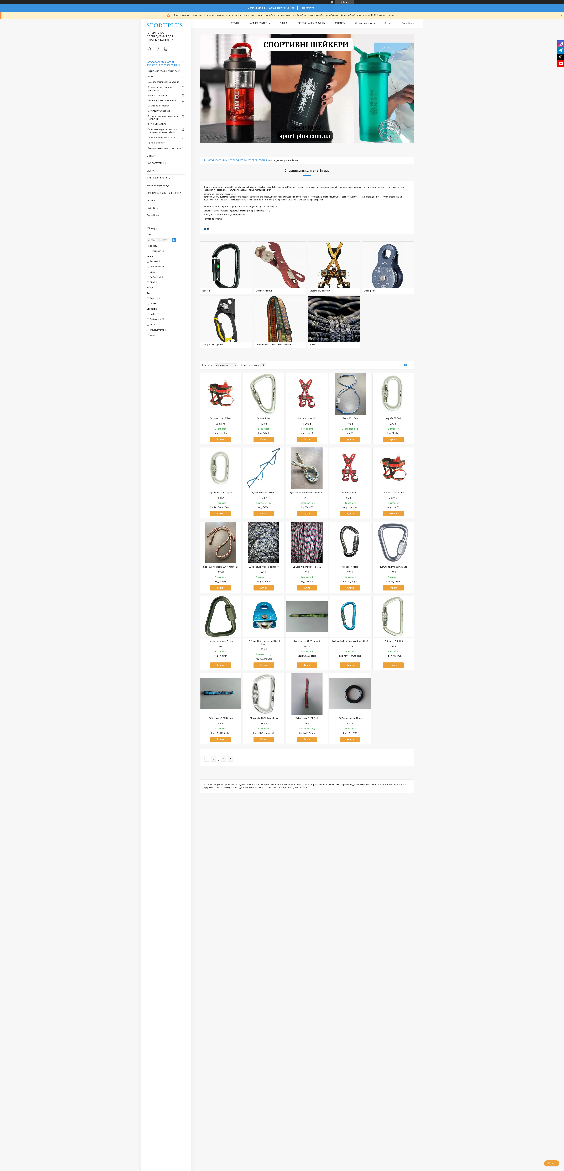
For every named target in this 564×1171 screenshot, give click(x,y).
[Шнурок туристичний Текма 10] (263, 542)
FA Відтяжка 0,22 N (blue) (221, 718)
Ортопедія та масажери (159, 111)
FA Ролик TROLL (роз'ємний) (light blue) (264, 642)
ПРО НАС (151, 200)
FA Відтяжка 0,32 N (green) (307, 641)
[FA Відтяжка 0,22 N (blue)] (220, 694)
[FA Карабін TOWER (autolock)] (263, 694)
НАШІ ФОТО (152, 208)
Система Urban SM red (220, 418)
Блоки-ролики (370, 291)
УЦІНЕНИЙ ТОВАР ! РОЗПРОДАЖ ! (164, 71)
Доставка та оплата (365, 23)
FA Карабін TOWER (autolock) (264, 718)
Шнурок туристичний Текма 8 (307, 567)
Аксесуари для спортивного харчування (161, 88)
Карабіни (206, 291)
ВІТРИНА (235, 23)
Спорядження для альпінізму (162, 137)
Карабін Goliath (264, 418)
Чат (554, 1163)
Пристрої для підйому (212, 344)
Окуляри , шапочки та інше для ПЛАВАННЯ (163, 117)
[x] (208, 229)
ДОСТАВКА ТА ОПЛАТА (158, 178)
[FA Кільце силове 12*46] (350, 694)
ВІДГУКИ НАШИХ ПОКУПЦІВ (311, 23)
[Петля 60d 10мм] (350, 394)
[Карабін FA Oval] (393, 394)
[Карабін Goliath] (263, 394)
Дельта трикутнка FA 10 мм (393, 567)
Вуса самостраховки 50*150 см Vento (221, 567)
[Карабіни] (226, 268)
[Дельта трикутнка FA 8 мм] (220, 616)
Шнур (312, 344)
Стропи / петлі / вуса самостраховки (273, 344)
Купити (220, 439)
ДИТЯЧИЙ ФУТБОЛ (157, 124)
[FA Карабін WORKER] (393, 616)
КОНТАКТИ (340, 23)
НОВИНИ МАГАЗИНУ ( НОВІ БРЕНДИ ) (164, 193)
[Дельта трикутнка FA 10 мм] (393, 542)
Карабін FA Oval (393, 418)
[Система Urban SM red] (220, 394)
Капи (150, 76)
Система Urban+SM (350, 492)
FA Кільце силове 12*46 (350, 718)
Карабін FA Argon (350, 567)
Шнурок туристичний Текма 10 (264, 567)
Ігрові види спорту (157, 143)
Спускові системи (264, 291)
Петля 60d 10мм (350, 418)
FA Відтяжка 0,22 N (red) (307, 718)
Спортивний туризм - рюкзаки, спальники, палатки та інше (162, 130)
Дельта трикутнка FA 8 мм (220, 641)
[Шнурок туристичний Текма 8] (307, 542)
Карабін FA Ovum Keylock (221, 492)
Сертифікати (153, 215)
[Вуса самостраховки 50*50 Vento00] (307, 468)
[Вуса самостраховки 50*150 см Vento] (220, 542)
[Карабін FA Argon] (350, 542)
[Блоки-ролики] (388, 268)
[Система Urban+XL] (307, 394)
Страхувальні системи (320, 291)
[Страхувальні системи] (334, 268)
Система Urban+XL (307, 418)
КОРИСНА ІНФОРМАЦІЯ (158, 185)
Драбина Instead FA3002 (264, 492)
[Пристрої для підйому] (226, 321)
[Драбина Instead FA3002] (263, 468)
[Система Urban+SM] (350, 468)
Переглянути (307, 7)
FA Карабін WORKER (393, 641)
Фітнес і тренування (157, 95)
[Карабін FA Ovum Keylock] (220, 468)
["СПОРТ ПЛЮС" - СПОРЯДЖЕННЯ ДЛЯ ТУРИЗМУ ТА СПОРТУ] (166, 25)
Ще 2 (152, 287)
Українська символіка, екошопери (164, 148)
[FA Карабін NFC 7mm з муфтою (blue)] (350, 616)
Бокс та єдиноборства (158, 106)
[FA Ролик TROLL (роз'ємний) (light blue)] (263, 616)
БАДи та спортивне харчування (163, 82)
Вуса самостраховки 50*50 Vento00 (307, 492)
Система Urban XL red (393, 492)
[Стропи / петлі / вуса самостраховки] (280, 321)
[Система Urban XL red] (393, 468)
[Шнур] (334, 321)
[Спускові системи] (280, 268)
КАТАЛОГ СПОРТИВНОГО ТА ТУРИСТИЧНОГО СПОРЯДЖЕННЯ (163, 63)
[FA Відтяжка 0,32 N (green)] (307, 616)
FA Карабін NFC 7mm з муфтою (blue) (350, 641)
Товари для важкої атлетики (162, 100)
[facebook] (205, 229)
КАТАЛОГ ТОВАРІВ (258, 23)
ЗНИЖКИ (151, 156)
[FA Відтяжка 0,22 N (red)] (307, 694)
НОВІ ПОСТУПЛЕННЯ (156, 163)
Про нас (388, 23)
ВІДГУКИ (151, 171)
